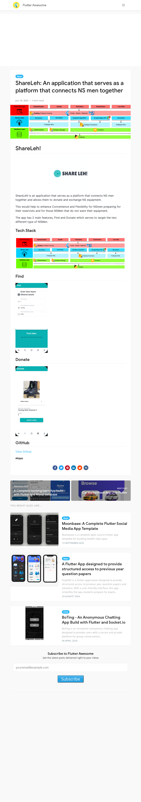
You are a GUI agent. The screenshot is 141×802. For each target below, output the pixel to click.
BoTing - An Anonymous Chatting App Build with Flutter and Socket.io (93, 620)
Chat (65, 611)
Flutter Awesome (34, 5)
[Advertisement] (71, 39)
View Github (23, 451)
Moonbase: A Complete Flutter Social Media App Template (94, 526)
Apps (19, 76)
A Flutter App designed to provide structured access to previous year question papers (93, 569)
